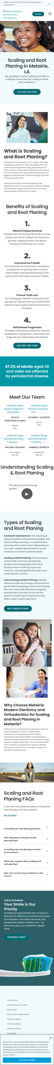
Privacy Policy (12, 1000)
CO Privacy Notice (14, 1024)
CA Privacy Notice (14, 1019)
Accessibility (12, 1033)
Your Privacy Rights (27, 1060)
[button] (49, 14)
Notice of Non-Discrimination (18, 1014)
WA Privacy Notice (14, 1028)
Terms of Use (12, 1010)
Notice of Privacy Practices (17, 1005)
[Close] (51, 1038)
